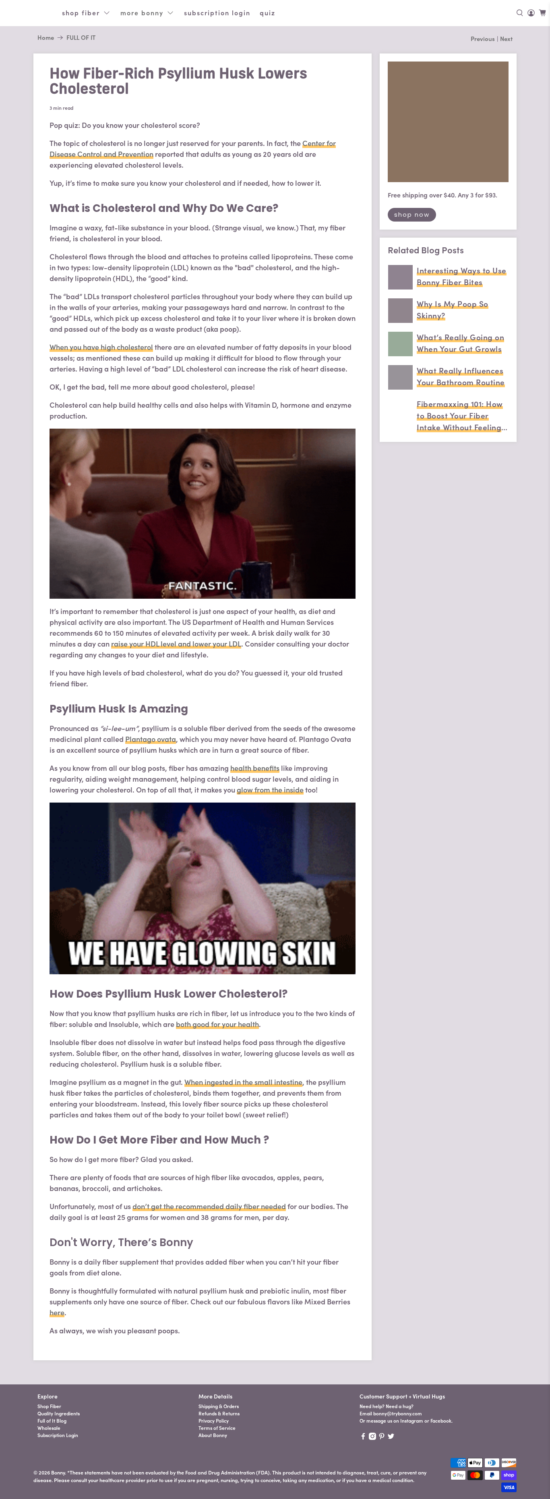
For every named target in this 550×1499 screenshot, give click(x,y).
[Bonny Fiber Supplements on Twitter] (391, 1438)
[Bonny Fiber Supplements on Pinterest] (381, 1438)
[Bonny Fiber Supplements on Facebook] (363, 1438)
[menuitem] (113, 1406)
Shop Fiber (49, 1406)
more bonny (141, 13)
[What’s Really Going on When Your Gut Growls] (400, 344)
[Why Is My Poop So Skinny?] (400, 310)
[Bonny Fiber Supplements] (30, 13)
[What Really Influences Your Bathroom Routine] (400, 377)
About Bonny (212, 1435)
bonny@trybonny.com (397, 1414)
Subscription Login (217, 13)
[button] (519, 13)
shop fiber (81, 13)
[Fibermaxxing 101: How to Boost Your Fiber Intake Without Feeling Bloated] (400, 410)
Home (45, 38)
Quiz (267, 13)
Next (506, 39)
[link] (531, 13)
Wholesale (48, 1428)
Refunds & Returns (219, 1414)
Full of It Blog (51, 1421)
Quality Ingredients (58, 1414)
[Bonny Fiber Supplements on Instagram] (372, 1438)
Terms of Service (217, 1428)
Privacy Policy (213, 1421)
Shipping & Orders (218, 1406)
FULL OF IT (80, 38)
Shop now (412, 214)
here (57, 1312)
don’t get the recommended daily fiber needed (209, 1206)
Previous (483, 39)
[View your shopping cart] (542, 12)
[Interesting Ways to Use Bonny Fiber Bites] (400, 277)
